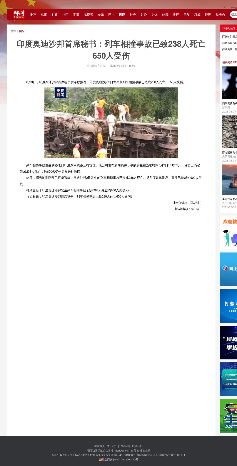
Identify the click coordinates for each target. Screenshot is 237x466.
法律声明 (125, 446)
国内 (111, 14)
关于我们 (112, 446)
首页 (13, 31)
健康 (165, 14)
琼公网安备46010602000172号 (120, 459)
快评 (176, 14)
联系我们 (137, 446)
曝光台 (220, 14)
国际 (122, 14)
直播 (76, 14)
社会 (133, 14)
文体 (154, 14)
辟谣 (208, 14)
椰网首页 (99, 446)
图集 (186, 14)
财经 (144, 14)
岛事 (44, 14)
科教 (197, 14)
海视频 (88, 14)
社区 (65, 14)
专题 (101, 14)
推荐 (33, 14)
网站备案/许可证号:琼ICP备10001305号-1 (160, 455)
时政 (54, 14)
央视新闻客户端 (96, 65)
